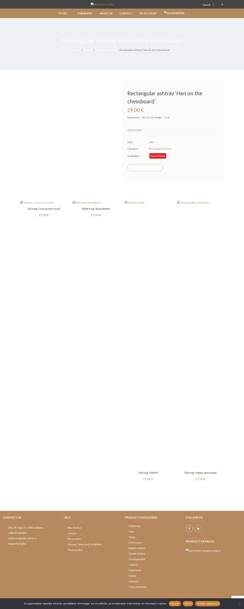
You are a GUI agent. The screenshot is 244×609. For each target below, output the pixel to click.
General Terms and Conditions (85, 544)
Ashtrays (88, 49)
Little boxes (135, 542)
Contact (72, 533)
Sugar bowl (135, 570)
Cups (132, 531)
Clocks (132, 575)
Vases (132, 536)
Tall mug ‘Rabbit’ (148, 472)
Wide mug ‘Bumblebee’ (96, 208)
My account (74, 538)
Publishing (134, 525)
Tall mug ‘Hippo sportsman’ (200, 472)
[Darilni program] (102, 4)
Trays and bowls (138, 586)
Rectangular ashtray (106, 49)
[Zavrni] (239, 603)
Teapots (133, 564)
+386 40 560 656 (17, 532)
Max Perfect (74, 527)
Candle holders (137, 553)
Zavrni (188, 603)
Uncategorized (137, 559)
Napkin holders (137, 548)
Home (77, 49)
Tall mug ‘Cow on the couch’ (43, 208)
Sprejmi (175, 603)
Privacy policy (75, 549)
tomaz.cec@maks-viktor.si (22, 538)
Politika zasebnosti (207, 603)
